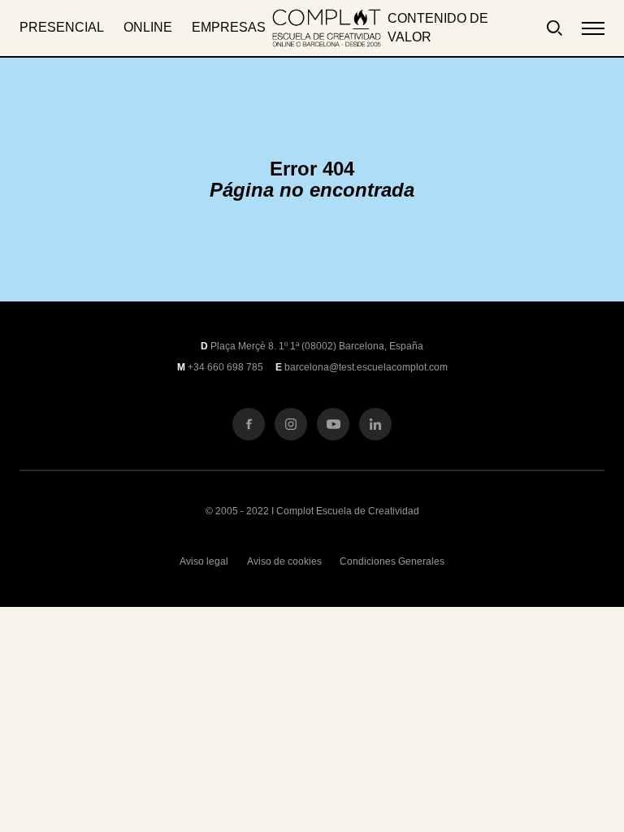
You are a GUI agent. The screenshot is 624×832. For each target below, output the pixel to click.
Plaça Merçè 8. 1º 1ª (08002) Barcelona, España (316, 346)
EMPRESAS (229, 27)
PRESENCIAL (62, 27)
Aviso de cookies (284, 561)
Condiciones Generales (392, 561)
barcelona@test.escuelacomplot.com (366, 367)
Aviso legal (204, 561)
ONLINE (148, 27)
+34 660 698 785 (225, 367)
